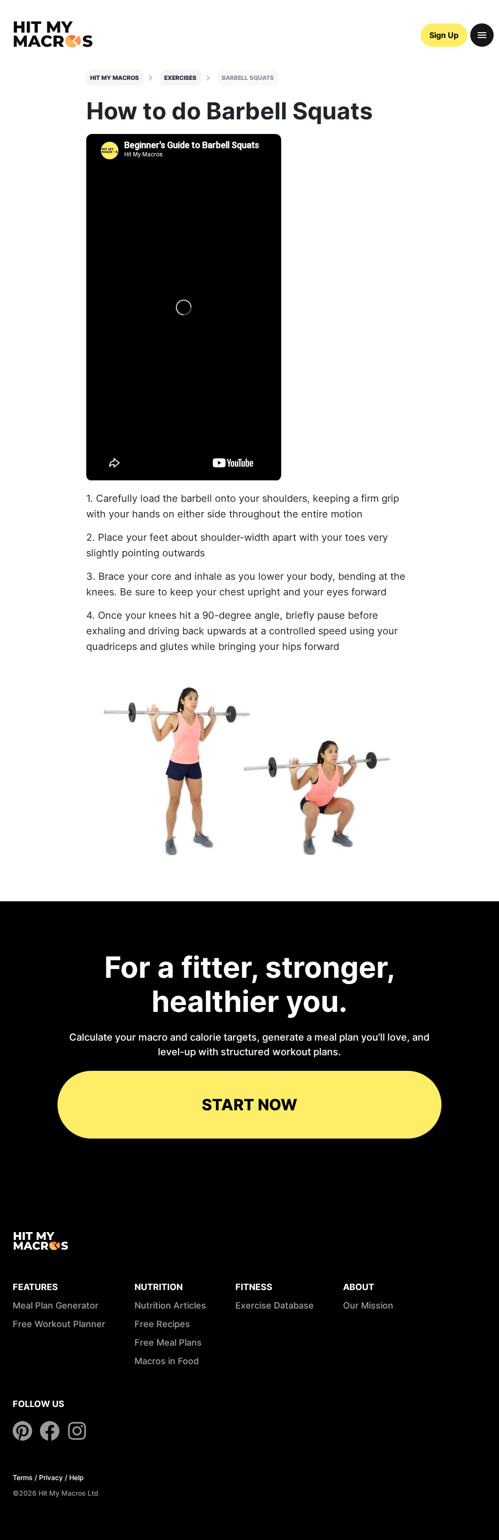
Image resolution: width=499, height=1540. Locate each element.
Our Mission (368, 1305)
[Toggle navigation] (482, 35)
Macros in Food (166, 1361)
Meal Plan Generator (55, 1305)
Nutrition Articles (170, 1305)
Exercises (180, 77)
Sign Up (444, 35)
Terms (23, 1477)
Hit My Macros (114, 77)
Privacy (51, 1477)
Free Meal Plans (168, 1342)
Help (76, 1477)
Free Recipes (162, 1324)
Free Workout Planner (59, 1324)
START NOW (249, 1104)
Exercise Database (274, 1305)
